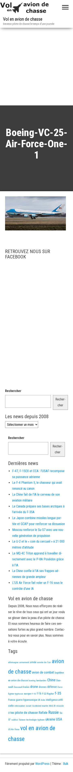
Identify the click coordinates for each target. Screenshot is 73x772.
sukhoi (14, 719)
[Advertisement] (36, 66)
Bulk (65, 764)
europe (27, 693)
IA (39, 699)
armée (33, 662)
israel (28, 705)
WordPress (42, 764)
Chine (51, 680)
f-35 (58, 693)
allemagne (13, 662)
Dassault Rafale (21, 687)
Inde (43, 699)
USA (59, 719)
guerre (19, 699)
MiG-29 (52, 706)
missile (60, 705)
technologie (31, 719)
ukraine (50, 719)
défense (52, 687)
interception (19, 706)
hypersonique (30, 699)
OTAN (11, 712)
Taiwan (22, 719)
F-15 (34, 693)
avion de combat (43, 672)
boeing (32, 680)
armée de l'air (44, 662)
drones (42, 686)
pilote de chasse (26, 713)
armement (24, 662)
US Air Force (13, 729)
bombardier (41, 680)
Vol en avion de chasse (22, 19)
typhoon (41, 719)
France (11, 699)
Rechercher (13, 391)
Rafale (43, 713)
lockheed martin (40, 705)
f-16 (39, 693)
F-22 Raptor (48, 693)
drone (34, 687)
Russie (53, 712)
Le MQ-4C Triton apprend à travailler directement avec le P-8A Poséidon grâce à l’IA (38, 559)
